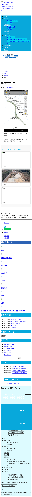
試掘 (2, 303)
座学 (2, 250)
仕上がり (4, 273)
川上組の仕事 (11, 27)
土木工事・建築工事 (13, 384)
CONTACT (6, 60)
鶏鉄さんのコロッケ (16, 319)
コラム (6, 50)
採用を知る (7, 35)
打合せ (3, 280)
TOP (5, 16)
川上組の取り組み (12, 21)
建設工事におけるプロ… (19, 371)
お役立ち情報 (9, 344)
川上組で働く (11, 37)
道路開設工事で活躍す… (19, 367)
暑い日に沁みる (15, 323)
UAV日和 (13, 327)
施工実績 (6, 31)
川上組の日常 (9, 348)
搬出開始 (4, 288)
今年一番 (4, 265)
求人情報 (7, 355)
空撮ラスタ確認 (6, 258)
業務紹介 (9, 87)
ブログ (6, 48)
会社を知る (7, 19)
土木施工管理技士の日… (19, 373)
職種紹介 (9, 29)
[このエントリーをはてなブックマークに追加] (5, 227)
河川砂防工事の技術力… (19, 369)
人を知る (6, 33)
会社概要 (9, 23)
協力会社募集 (8, 46)
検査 (2, 296)
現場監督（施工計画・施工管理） (17, 39)
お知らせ (8, 346)
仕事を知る (7, 25)
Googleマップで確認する (8, 486)
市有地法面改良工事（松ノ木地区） (13, 311)
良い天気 (13, 325)
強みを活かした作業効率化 (18, 321)
